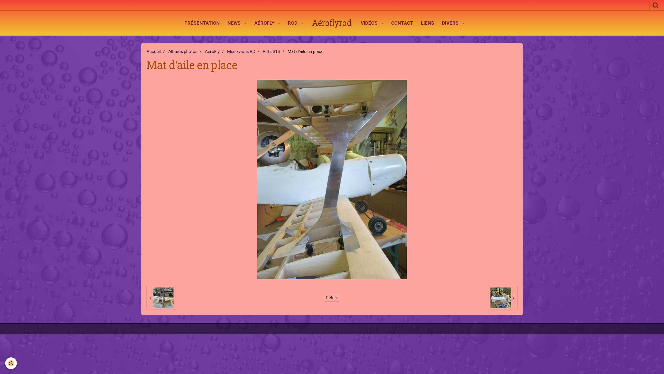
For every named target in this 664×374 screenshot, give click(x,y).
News (234, 23)
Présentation (202, 23)
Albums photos (182, 51)
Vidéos (370, 23)
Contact (402, 23)
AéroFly (265, 23)
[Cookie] (11, 363)
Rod (293, 23)
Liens (427, 23)
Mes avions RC (241, 51)
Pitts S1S (271, 51)
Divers (451, 23)
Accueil (154, 51)
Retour (332, 297)
